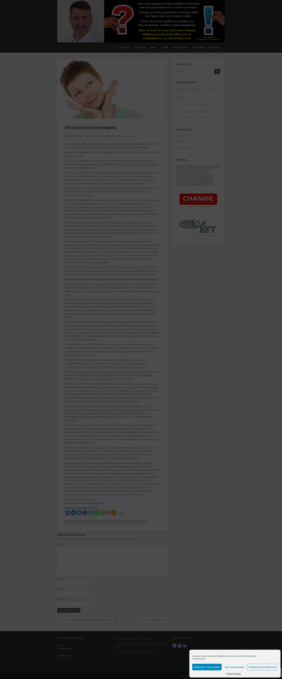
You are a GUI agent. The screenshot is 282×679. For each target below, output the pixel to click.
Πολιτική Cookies (233, 673)
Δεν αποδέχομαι (234, 667)
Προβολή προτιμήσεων (262, 667)
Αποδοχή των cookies (207, 667)
